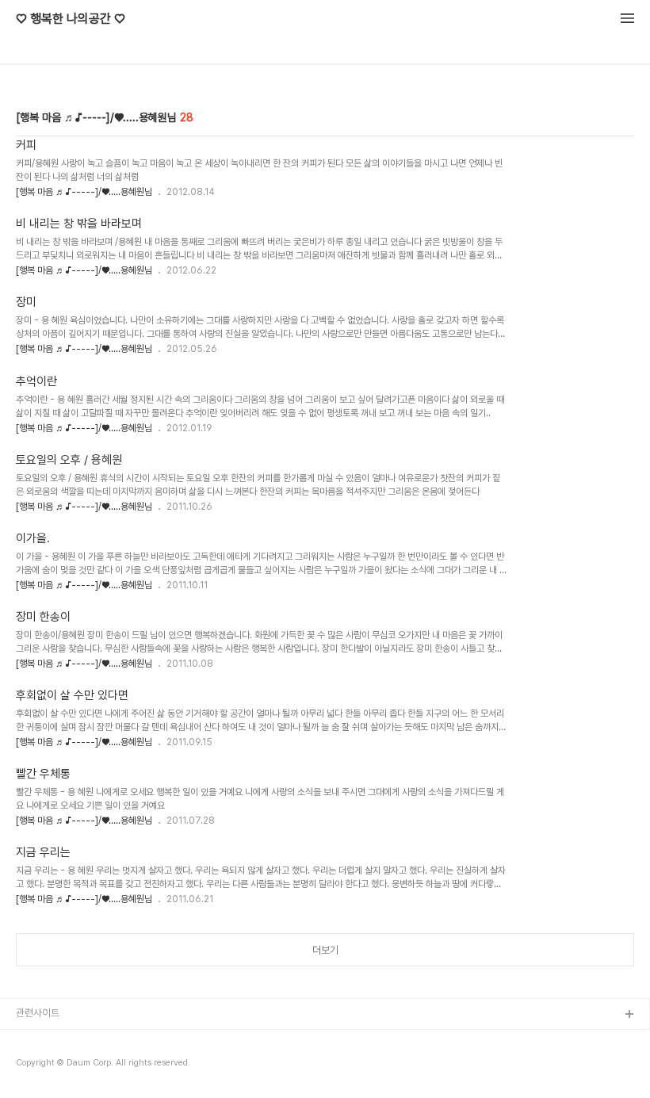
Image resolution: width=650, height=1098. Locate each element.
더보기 (325, 950)
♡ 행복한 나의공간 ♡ (70, 19)
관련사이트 (37, 1013)
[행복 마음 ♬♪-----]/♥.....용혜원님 (84, 191)
